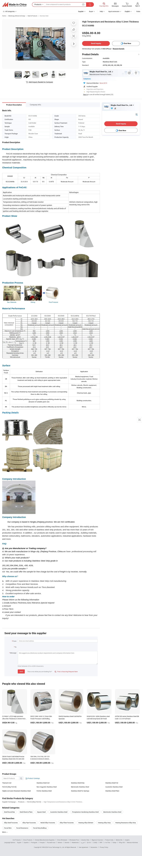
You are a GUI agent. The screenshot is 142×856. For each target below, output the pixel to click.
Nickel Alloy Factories (47, 823)
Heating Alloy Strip (104, 823)
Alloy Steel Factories (11, 823)
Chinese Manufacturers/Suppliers (45, 840)
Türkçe (114, 842)
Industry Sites (85, 840)
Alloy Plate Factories (67, 823)
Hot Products (17, 840)
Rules (138, 11)
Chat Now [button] (127, 43)
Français (42, 842)
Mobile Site (119, 840)
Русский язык (51, 842)
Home (4, 16)
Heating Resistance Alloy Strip (125, 823)
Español (26, 842)
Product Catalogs (33, 778)
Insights (127, 840)
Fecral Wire (8, 828)
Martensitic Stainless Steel (80, 787)
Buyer (91, 11)
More (4, 832)
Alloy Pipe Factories (29, 823)
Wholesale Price (74, 840)
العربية (83, 842)
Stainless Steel (44, 16)
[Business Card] (137, 114)
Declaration (94, 847)
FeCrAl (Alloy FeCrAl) (9, 787)
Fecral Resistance (22, 828)
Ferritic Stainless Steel (44, 791)
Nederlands (75, 842)
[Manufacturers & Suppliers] (14, 4)
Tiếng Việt (122, 842)
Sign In (85, 94)
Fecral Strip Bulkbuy (40, 828)
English (19, 842)
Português (34, 842)
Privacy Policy (104, 847)
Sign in (137, 6)
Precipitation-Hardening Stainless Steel (85, 812)
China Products (27, 840)
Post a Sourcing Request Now (66, 671)
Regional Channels (97, 840)
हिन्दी (101, 842)
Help (101, 11)
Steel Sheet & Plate (26, 812)
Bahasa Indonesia (132, 842)
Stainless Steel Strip (77, 783)
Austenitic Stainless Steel (113, 787)
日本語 (95, 842)
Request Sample (118, 49)
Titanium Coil (6, 783)
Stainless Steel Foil (111, 783)
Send (21, 671)
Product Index (109, 840)
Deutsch (67, 842)
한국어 (89, 842)
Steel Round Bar (9, 812)
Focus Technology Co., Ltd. (56, 847)
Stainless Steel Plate (112, 791)
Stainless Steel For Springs (80, 791)
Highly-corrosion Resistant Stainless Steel (16, 791)
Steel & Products (32, 16)
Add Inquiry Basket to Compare (41, 82)
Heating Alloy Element (85, 823)
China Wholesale (62, 840)
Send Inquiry (96, 43)
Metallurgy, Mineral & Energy (16, 16)
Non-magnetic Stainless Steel (47, 787)
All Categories (10, 11)
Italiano (60, 842)
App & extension (113, 11)
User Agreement (83, 847)
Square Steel (41, 812)
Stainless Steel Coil (43, 783)
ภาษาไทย (107, 842)
